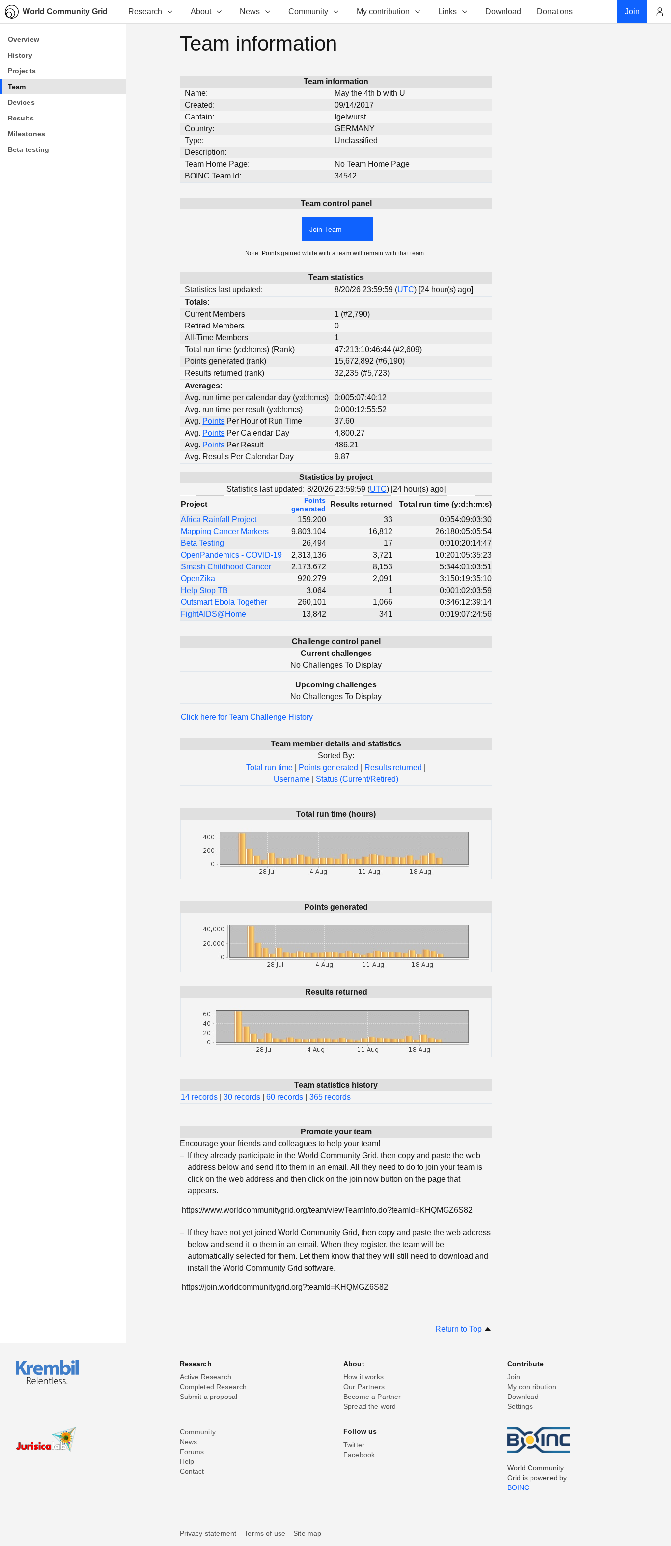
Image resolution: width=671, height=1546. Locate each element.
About (201, 11)
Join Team (325, 229)
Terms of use (264, 1533)
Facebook (359, 1454)
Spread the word (369, 1406)
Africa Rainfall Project (218, 519)
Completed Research (213, 1387)
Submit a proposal (209, 1396)
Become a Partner (372, 1396)
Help (187, 1461)
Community (308, 11)
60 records (284, 1097)
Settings (520, 1406)
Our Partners (364, 1387)
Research (145, 11)
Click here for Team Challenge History (247, 717)
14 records (199, 1097)
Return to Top (459, 1329)
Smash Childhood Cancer (226, 567)
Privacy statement (208, 1533)
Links (447, 11)
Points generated (328, 767)
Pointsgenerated (308, 504)
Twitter (353, 1445)
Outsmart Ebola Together (224, 602)
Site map (307, 1533)
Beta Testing (202, 543)
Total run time (269, 767)
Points (213, 421)
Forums (192, 1452)
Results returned (393, 767)
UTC (405, 289)
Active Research (205, 1377)
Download (523, 1396)
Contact (192, 1471)
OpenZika (198, 578)
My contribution (383, 11)
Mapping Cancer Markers (225, 531)
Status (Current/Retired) (357, 779)
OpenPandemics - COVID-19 (231, 555)
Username (292, 779)
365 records (330, 1097)
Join (514, 1377)
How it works (363, 1377)
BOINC (518, 1487)
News (250, 11)
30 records (242, 1097)
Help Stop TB (204, 590)
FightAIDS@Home (213, 614)
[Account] (659, 12)
